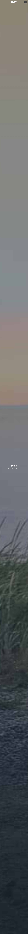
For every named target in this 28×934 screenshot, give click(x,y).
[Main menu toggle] (25, 2)
